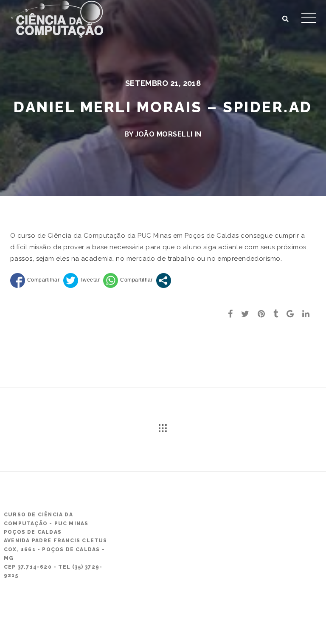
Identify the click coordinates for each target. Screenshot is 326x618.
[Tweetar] (81, 280)
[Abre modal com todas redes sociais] (163, 280)
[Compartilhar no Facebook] (34, 280)
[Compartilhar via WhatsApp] (127, 280)
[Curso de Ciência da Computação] (57, 18)
